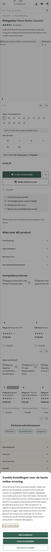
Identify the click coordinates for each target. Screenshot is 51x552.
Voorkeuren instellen (25, 547)
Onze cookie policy (10, 525)
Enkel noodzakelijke (25, 541)
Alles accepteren (25, 535)
